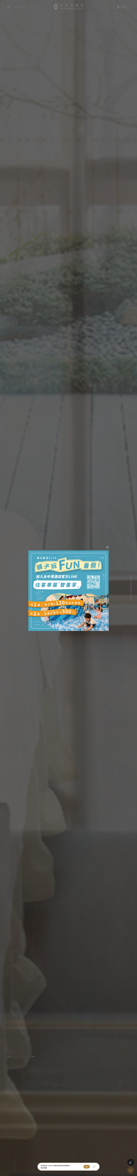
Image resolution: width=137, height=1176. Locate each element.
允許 (86, 1167)
